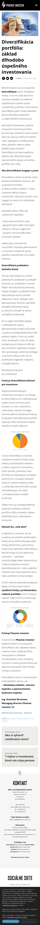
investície (19, 718)
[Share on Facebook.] (4, 78)
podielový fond (28, 718)
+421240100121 (21, 809)
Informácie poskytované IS (20, 837)
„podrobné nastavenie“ (10, 905)
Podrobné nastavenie (28, 921)
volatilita (4, 721)
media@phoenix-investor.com (22, 819)
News (19, 78)
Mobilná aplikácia (20, 845)
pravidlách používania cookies (17, 917)
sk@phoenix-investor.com (21, 807)
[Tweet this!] (8, 78)
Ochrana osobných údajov (20, 827)
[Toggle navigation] (36, 5)
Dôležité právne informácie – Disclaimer (17, 713)
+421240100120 (21, 811)
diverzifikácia (11, 718)
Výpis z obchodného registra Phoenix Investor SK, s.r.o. (20, 834)
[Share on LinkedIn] (11, 78)
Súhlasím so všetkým (10, 921)
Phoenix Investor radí (20, 847)
